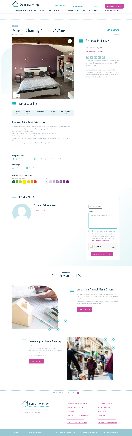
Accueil (16, 17)
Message (91, 211)
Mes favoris (102, 411)
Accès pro (101, 415)
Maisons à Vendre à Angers (77, 423)
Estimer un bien (114, 6)
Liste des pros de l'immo (107, 419)
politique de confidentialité (101, 240)
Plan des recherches (90, 432)
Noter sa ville (83, 10)
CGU (49, 432)
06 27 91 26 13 (40, 211)
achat (15, 26)
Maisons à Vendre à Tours (107, 423)
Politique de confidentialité (67, 432)
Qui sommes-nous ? (105, 403)
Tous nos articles (111, 432)
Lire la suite (84, 309)
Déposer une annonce (49, 10)
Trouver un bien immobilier (24, 10)
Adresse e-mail (93, 203)
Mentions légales (35, 432)
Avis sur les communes (75, 419)
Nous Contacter (104, 407)
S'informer (68, 10)
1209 (118, 34)
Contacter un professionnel (107, 10)
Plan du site (18, 432)
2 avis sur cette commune (95, 51)
